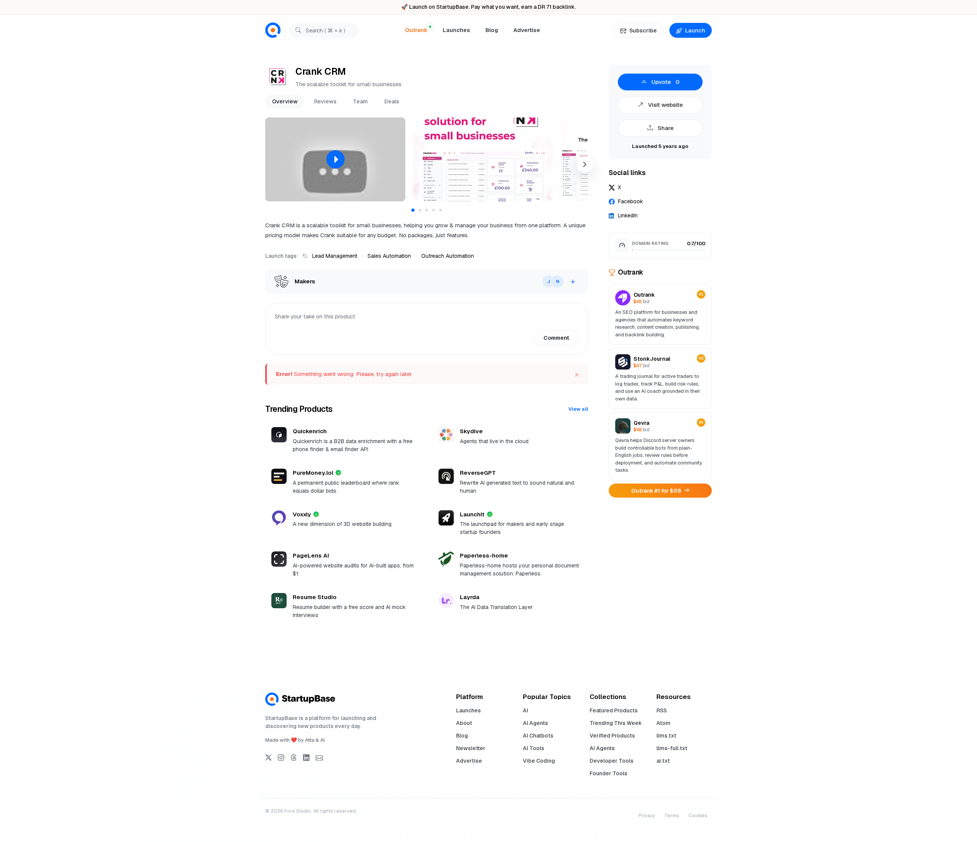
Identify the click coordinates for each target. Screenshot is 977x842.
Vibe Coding (539, 760)
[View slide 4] (433, 210)
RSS (661, 710)
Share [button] (665, 128)
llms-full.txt (671, 748)
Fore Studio (297, 811)
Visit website (664, 104)
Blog (491, 30)
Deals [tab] (391, 101)
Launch (695, 30)
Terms (671, 816)
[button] (335, 159)
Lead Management (334, 255)
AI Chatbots (538, 735)
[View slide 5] (440, 210)
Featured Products (614, 710)
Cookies (697, 816)
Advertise (526, 30)
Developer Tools (612, 760)
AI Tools (533, 748)
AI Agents (535, 723)
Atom (663, 723)
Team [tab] (360, 101)
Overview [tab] (285, 101)
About (464, 723)
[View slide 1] (413, 210)
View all (578, 409)
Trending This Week (616, 723)
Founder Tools (608, 773)
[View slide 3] (427, 210)
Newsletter (470, 748)
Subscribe (643, 30)
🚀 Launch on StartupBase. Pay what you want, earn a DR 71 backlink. (488, 6)
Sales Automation (389, 255)
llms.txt (666, 735)
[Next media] (585, 164)
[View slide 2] (420, 210)
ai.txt (663, 760)
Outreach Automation (447, 255)
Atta (309, 740)
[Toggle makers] (573, 281)
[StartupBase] (273, 30)
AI (525, 710)
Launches (456, 30)
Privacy (646, 816)
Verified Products (612, 735)
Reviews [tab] (325, 101)
